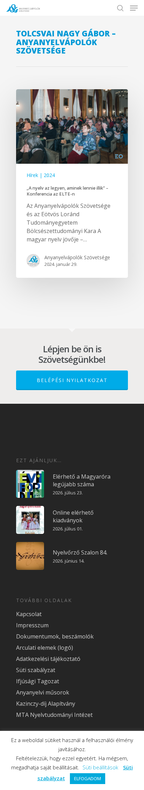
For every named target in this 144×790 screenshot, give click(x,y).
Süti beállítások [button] (100, 767)
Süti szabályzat (35, 670)
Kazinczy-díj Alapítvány (45, 703)
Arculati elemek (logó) (44, 647)
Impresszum (32, 625)
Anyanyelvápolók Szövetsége (77, 257)
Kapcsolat (29, 614)
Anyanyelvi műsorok (42, 692)
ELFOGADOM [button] (87, 778)
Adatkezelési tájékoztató (48, 659)
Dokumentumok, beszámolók (55, 636)
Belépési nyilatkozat (72, 380)
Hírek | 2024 (41, 175)
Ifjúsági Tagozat (37, 681)
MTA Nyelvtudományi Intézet (54, 715)
